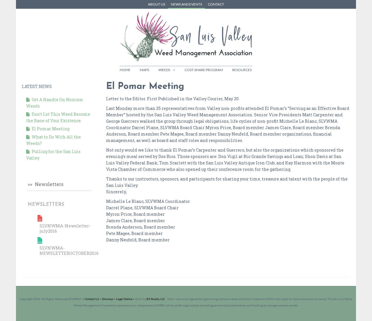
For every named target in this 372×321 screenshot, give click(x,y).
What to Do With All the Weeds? (53, 140)
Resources (242, 70)
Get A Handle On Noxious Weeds (54, 103)
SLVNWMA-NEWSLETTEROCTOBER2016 (69, 250)
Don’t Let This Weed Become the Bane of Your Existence (58, 117)
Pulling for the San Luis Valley (53, 155)
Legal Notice (124, 299)
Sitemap (107, 299)
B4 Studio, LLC (155, 299)
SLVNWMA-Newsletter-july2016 (65, 228)
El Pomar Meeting (50, 128)
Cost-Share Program (204, 70)
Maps (144, 70)
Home (125, 70)
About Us (156, 4)
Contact (216, 4)
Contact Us (92, 299)
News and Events (186, 4)
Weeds (164, 70)
